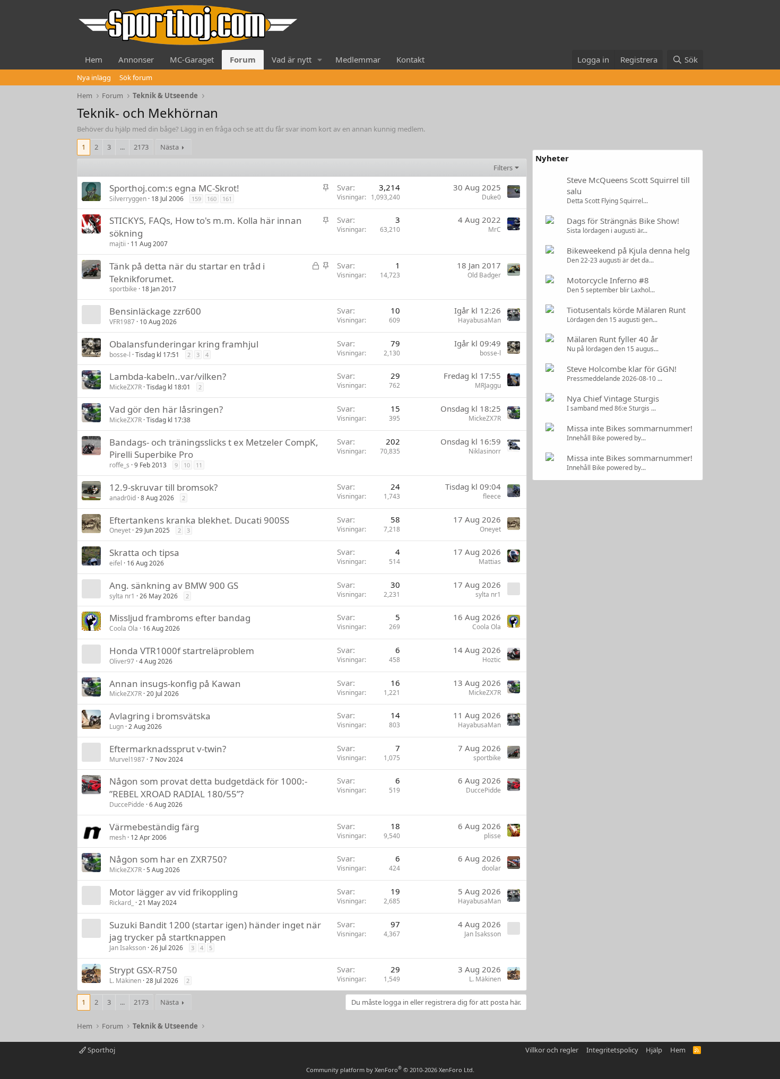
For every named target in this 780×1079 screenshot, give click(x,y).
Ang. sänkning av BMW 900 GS (173, 585)
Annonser (136, 59)
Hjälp (654, 1050)
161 (227, 199)
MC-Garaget (192, 59)
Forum (243, 59)
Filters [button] (503, 167)
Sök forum (135, 77)
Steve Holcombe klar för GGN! (622, 368)
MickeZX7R (125, 386)
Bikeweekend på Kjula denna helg (628, 250)
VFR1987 (122, 321)
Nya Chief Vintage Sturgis (613, 398)
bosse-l (120, 354)
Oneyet (120, 530)
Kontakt (410, 59)
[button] (320, 59)
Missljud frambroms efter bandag (179, 618)
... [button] (122, 147)
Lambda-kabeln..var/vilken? (167, 376)
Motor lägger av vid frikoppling (173, 892)
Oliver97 (121, 661)
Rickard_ (121, 902)
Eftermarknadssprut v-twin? (167, 749)
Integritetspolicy (612, 1050)
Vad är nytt (291, 59)
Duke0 (491, 197)
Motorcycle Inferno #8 (608, 280)
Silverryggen (127, 198)
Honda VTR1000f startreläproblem (181, 651)
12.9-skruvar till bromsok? (163, 487)
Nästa (169, 147)
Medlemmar (357, 59)
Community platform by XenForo (390, 1070)
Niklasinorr (485, 451)
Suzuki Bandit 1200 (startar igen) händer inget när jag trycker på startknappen (215, 931)
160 (211, 199)
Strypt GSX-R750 (143, 970)
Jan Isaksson (127, 947)
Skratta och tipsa (144, 552)
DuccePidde (126, 804)
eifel (115, 563)
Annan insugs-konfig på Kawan (175, 683)
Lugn (116, 726)
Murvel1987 (127, 759)
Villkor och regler (551, 1050)
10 (187, 465)
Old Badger (484, 275)
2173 (141, 147)
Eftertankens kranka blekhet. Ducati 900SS (199, 520)
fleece (492, 496)
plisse (492, 835)
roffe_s (119, 464)
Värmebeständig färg (154, 827)
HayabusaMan (479, 320)
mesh (117, 837)
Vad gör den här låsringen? (166, 409)
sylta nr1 (122, 596)
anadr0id (122, 497)
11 (199, 465)
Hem (93, 59)
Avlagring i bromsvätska (160, 716)
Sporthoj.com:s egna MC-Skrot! (174, 188)
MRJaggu (488, 385)
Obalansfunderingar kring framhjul (183, 344)
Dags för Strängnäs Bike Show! (623, 220)
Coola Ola (123, 628)
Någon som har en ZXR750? (168, 859)
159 (196, 199)
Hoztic (491, 659)
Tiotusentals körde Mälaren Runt (626, 309)
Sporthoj (100, 1050)
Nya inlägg (94, 77)
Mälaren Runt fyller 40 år (612, 339)
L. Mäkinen (125, 980)
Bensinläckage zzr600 (155, 311)
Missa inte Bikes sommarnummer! (629, 428)
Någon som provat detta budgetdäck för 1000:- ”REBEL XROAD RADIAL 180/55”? (208, 787)
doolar (491, 868)
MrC (494, 229)
